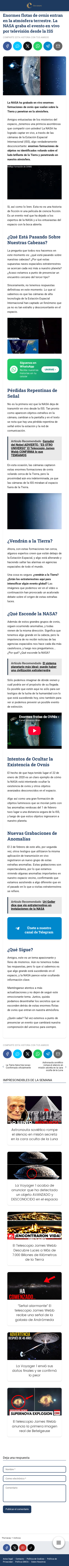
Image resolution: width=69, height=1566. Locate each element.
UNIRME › (50, 369)
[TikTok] (31, 1547)
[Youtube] (22, 1547)
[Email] (58, 46)
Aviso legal (8, 1559)
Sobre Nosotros (38, 1562)
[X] (27, 46)
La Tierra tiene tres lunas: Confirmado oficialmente (18, 1066)
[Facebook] (7, 46)
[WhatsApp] (37, 46)
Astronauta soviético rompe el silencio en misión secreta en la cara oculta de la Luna (50, 1066)
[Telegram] (47, 46)
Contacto (20, 1559)
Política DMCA (22, 1562)
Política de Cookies (35, 1559)
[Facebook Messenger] (17, 46)
